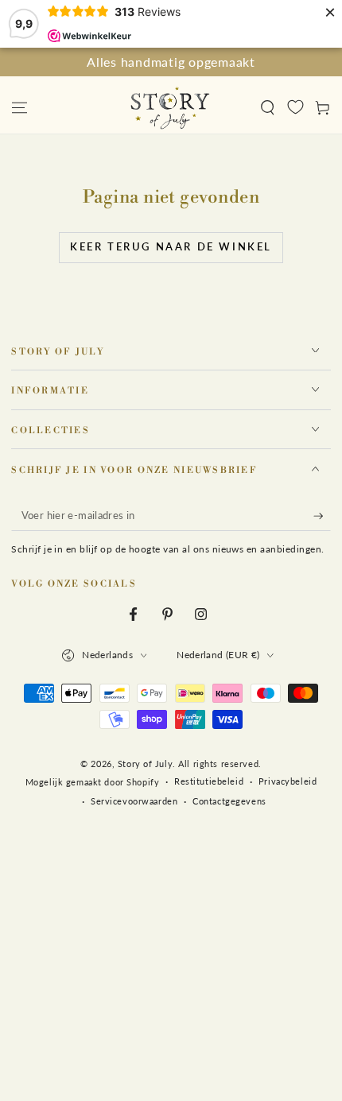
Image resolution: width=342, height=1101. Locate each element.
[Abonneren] (322, 516)
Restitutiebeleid (208, 781)
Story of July (145, 763)
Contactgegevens (229, 801)
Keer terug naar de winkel (171, 246)
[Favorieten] (295, 106)
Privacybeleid (287, 781)
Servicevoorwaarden (134, 801)
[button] (267, 107)
